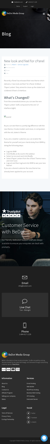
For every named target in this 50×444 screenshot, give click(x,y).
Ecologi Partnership (8, 419)
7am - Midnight (25, 310)
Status (18, 6)
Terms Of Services (7, 413)
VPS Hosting (30, 396)
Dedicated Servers (32, 399)
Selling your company (8, 396)
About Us (4, 383)
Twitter (33, 413)
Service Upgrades (23, 65)
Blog (3, 387)
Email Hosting (31, 383)
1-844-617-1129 (32, 2)
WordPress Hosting (33, 390)
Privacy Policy (6, 416)
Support (25, 6)
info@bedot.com (18, 2)
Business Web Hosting (33, 393)
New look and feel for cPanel (24, 61)
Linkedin (33, 422)
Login (32, 6)
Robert (14, 65)
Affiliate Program (7, 393)
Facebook (34, 418)
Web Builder (30, 387)
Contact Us (5, 390)
